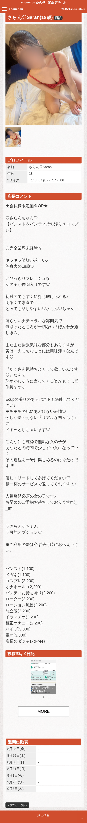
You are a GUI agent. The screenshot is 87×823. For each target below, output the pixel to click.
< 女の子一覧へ (17, 805)
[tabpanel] (43, 677)
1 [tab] (43, 697)
